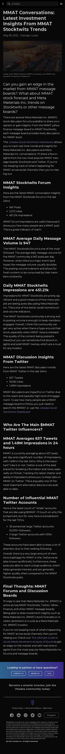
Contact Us (18, 673)
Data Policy (47, 708)
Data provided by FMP (37, 738)
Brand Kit (35, 673)
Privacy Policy (17, 708)
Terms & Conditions (33, 708)
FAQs (49, 673)
